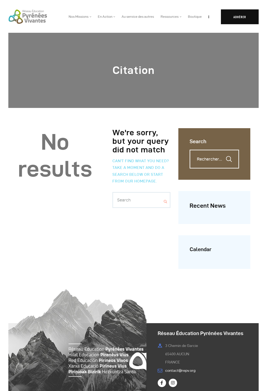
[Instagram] (173, 383)
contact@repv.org (180, 370)
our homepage (140, 181)
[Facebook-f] (162, 383)
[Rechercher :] (214, 159)
